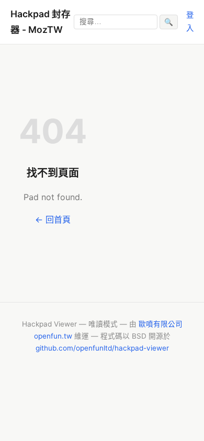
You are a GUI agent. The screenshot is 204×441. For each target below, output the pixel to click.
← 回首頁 (53, 219)
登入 (190, 21)
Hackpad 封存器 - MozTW (40, 21)
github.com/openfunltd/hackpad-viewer (102, 348)
